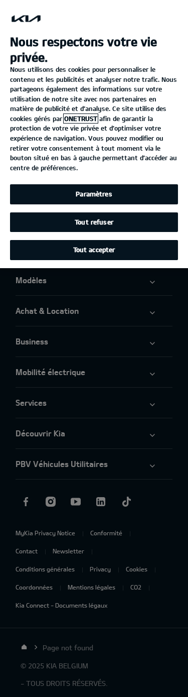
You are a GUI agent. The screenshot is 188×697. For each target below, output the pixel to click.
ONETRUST (80, 118)
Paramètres (94, 194)
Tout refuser (94, 222)
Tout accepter (94, 250)
